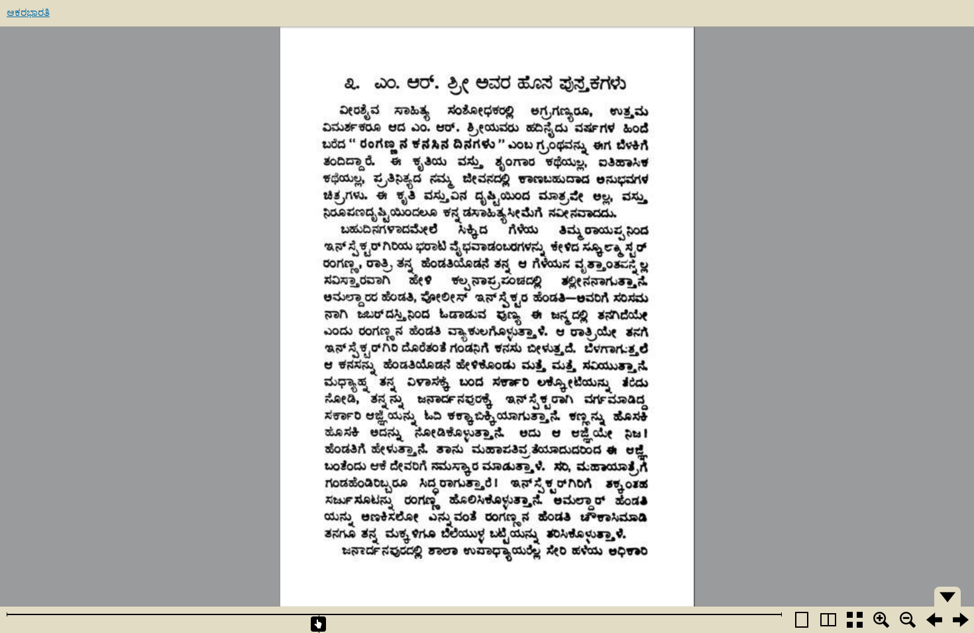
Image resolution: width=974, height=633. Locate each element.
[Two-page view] (828, 620)
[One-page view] (801, 620)
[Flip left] (934, 620)
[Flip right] (960, 620)
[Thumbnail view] (854, 620)
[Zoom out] (907, 620)
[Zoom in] (881, 620)
